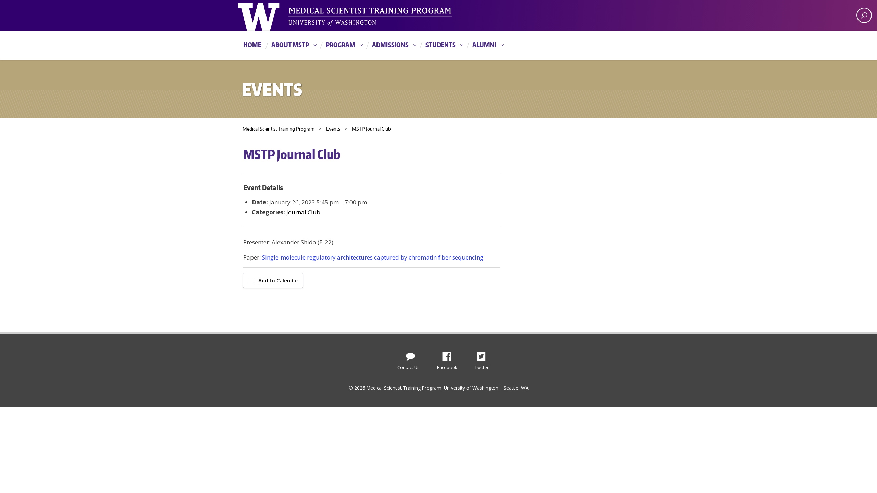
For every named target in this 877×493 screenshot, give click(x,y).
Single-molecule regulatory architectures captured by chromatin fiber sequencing (372, 257)
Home (252, 44)
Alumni (484, 44)
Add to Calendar (278, 280)
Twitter (484, 354)
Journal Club (303, 212)
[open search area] (864, 15)
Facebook (449, 354)
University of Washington (266, 15)
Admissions (390, 44)
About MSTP (290, 44)
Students (440, 44)
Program (340, 44)
